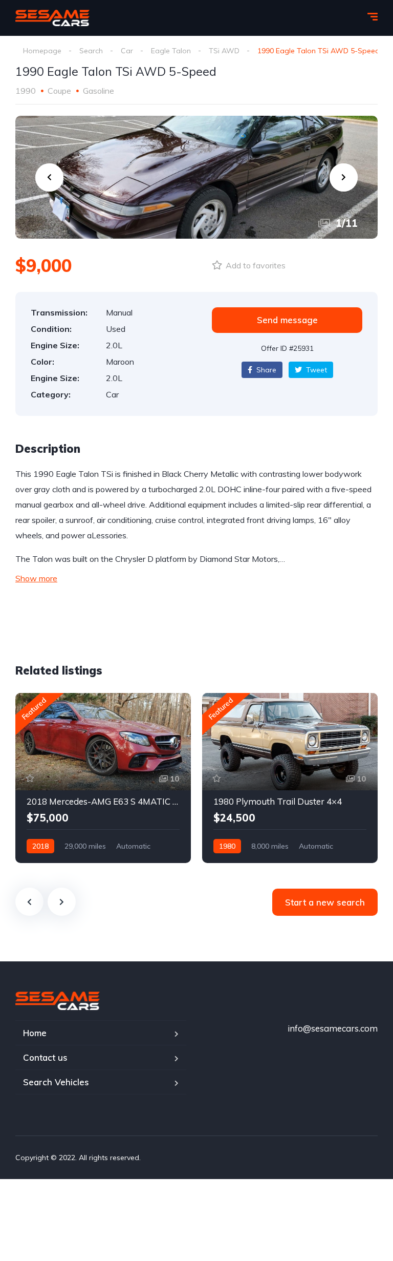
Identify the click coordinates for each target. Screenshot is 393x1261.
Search (91, 50)
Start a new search (325, 902)
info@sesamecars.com (333, 1028)
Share (265, 369)
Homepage (42, 50)
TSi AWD (224, 50)
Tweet (315, 369)
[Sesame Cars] (52, 18)
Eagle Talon (171, 50)
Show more (36, 578)
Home (35, 1032)
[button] (287, 320)
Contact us (45, 1057)
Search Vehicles (56, 1082)
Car (127, 50)
